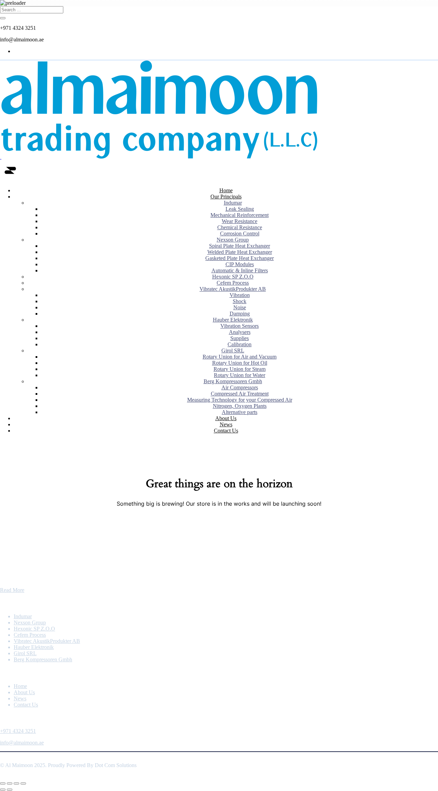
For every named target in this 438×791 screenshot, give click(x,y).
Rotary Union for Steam (240, 369)
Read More (12, 590)
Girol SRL (232, 350)
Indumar (233, 203)
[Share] (16, 783)
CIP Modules (240, 264)
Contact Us (226, 430)
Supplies (239, 338)
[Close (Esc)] (23, 783)
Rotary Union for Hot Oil (239, 363)
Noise (239, 307)
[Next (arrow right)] (9, 790)
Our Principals (226, 196)
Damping (240, 313)
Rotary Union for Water (239, 375)
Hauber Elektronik (233, 320)
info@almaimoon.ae (22, 742)
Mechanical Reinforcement (239, 215)
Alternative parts (239, 412)
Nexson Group (233, 240)
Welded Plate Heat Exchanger (239, 252)
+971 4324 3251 (18, 731)
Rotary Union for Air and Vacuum (239, 357)
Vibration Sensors (239, 326)
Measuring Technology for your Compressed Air (239, 400)
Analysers (239, 332)
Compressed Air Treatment (240, 394)
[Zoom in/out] (2, 783)
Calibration (240, 344)
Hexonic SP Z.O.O (233, 277)
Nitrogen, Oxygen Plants (240, 406)
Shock (239, 301)
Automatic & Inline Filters (239, 270)
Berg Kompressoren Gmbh (233, 381)
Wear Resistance (239, 221)
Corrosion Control (239, 233)
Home (226, 190)
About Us (225, 418)
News (226, 424)
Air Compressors (239, 387)
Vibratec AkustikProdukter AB (232, 289)
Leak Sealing (240, 209)
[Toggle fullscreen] (9, 783)
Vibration (240, 295)
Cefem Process (233, 283)
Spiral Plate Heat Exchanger (239, 246)
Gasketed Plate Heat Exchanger (239, 258)
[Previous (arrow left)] (2, 790)
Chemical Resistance (239, 227)
